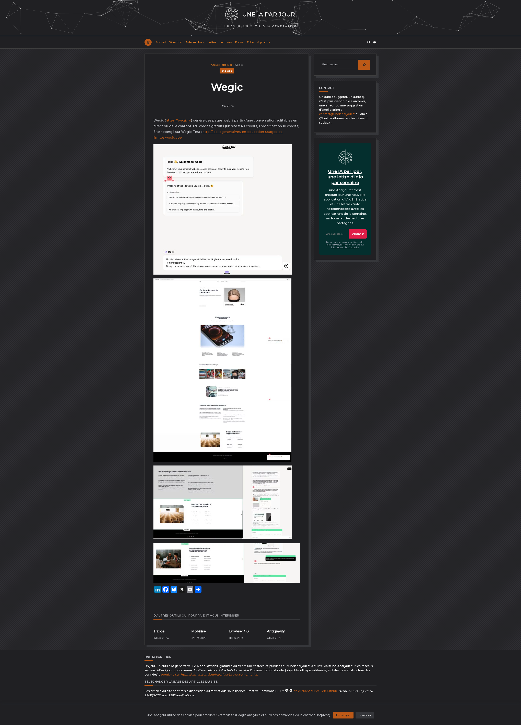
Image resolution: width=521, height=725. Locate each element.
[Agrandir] (285, 152)
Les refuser (365, 715)
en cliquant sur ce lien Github (315, 691)
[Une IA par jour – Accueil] (232, 14)
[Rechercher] (369, 42)
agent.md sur (209, 674)
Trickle (158, 631)
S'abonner (358, 233)
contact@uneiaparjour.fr (337, 114)
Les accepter (343, 715)
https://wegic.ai (178, 120)
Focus (239, 42)
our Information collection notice (347, 246)
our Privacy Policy (348, 245)
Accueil (161, 42)
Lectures (225, 42)
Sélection (175, 42)
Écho (250, 42)
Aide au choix (194, 42)
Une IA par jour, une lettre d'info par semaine (345, 177)
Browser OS (239, 631)
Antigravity (276, 631)
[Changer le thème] (375, 42)
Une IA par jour (268, 14)
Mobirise (198, 631)
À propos (263, 42)
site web (227, 64)
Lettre (211, 42)
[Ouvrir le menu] (148, 42)
